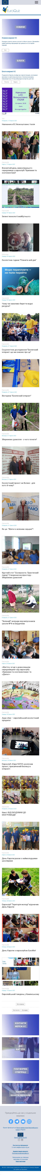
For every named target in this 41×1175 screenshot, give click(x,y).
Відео (16, 82)
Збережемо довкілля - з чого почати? (19, 439)
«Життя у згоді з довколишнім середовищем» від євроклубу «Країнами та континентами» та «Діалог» (16, 670)
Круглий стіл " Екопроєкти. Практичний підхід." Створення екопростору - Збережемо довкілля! (20, 575)
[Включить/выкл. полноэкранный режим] (1, 1172)
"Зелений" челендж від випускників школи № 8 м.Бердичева (18, 622)
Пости (6, 82)
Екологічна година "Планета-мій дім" (19, 260)
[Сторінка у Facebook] (19, 1140)
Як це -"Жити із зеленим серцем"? (17, 529)
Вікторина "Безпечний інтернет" (16, 396)
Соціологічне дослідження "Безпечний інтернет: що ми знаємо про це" (20, 351)
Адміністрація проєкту (20, 1151)
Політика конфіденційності (20, 1153)
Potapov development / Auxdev (26, 1155)
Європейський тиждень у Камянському (20, 994)
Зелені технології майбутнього (16, 216)
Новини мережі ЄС (9, 38)
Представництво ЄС (20, 1137)
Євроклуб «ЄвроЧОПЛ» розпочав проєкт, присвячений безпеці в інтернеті (17, 766)
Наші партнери (20, 1161)
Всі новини (20, 1004)
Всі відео (25, 1010)
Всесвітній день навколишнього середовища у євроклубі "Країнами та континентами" (19, 170)
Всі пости (16, 1010)
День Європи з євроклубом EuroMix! (19, 950)
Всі (5, 50)
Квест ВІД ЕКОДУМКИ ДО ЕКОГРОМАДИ (14, 813)
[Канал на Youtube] (22, 1140)
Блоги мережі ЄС (9, 71)
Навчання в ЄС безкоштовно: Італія (18, 124)
